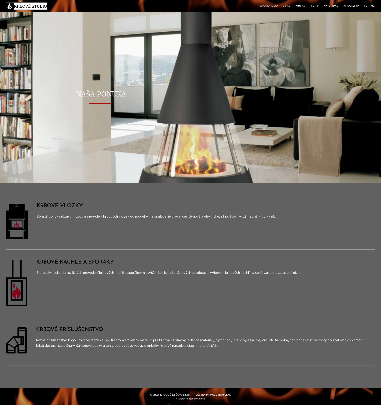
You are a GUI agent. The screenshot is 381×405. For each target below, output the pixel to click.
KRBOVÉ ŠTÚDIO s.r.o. (175, 395)
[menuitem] (269, 6)
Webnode (200, 398)
